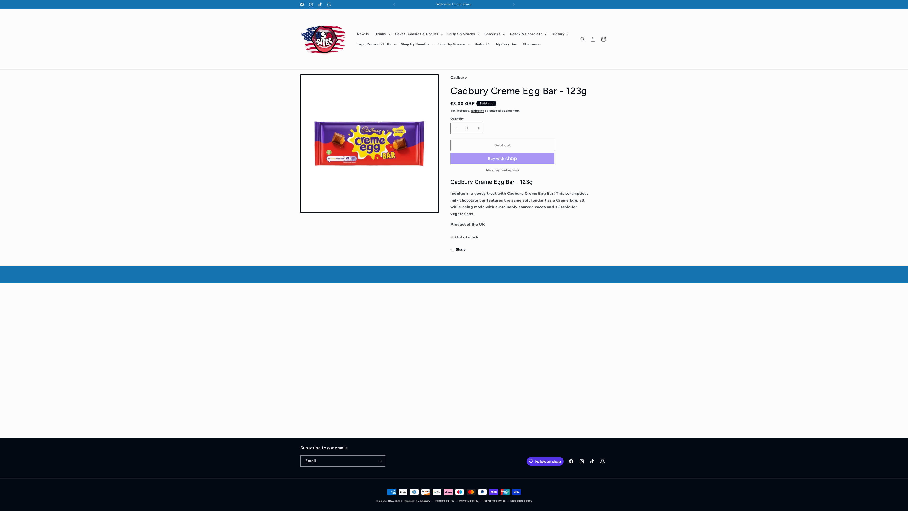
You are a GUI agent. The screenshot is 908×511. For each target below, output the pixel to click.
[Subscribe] (380, 461)
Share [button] (461, 249)
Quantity (457, 119)
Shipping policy (521, 500)
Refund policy (444, 500)
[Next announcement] (514, 4)
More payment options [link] (502, 170)
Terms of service (494, 500)
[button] (382, 34)
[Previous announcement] (394, 4)
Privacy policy (468, 500)
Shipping (477, 111)
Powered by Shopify (417, 501)
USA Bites (395, 501)
